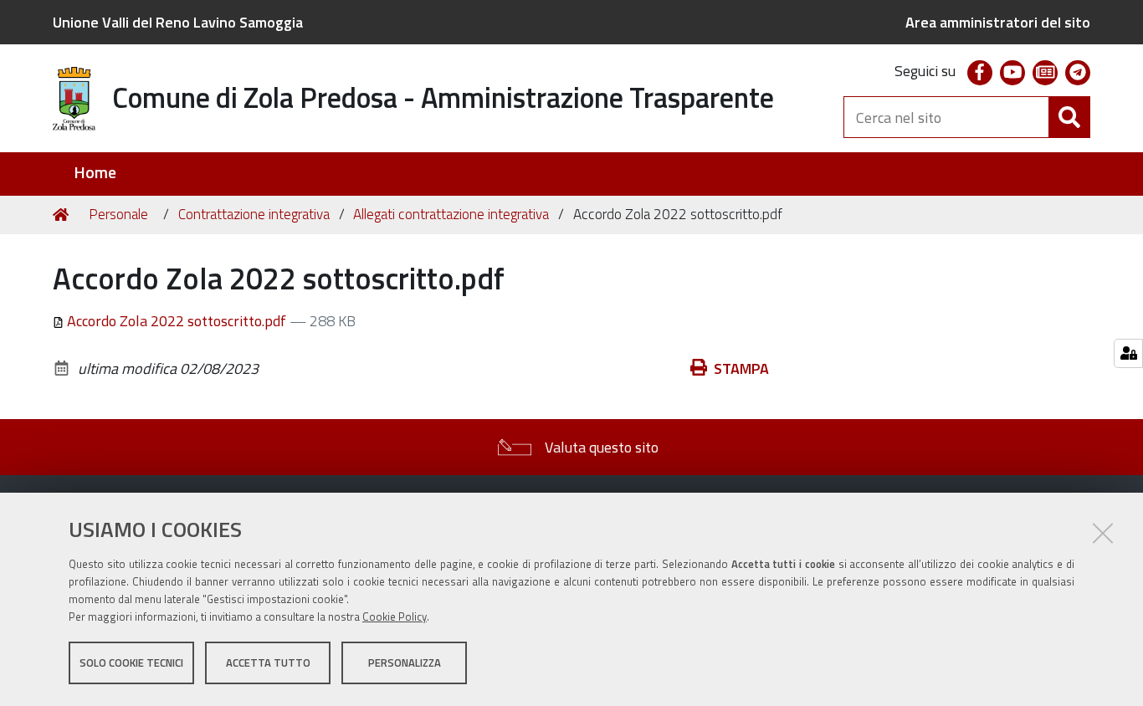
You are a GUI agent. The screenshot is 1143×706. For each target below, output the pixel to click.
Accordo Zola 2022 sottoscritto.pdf (177, 321)
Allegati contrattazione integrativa (451, 214)
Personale (118, 214)
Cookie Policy (394, 616)
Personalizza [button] (404, 662)
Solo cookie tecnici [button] (131, 662)
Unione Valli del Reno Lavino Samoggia (178, 22)
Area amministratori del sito (997, 22)
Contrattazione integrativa (254, 214)
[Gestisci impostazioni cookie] (1128, 353)
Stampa (741, 368)
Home (95, 173)
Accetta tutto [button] (268, 662)
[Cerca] (1069, 117)
